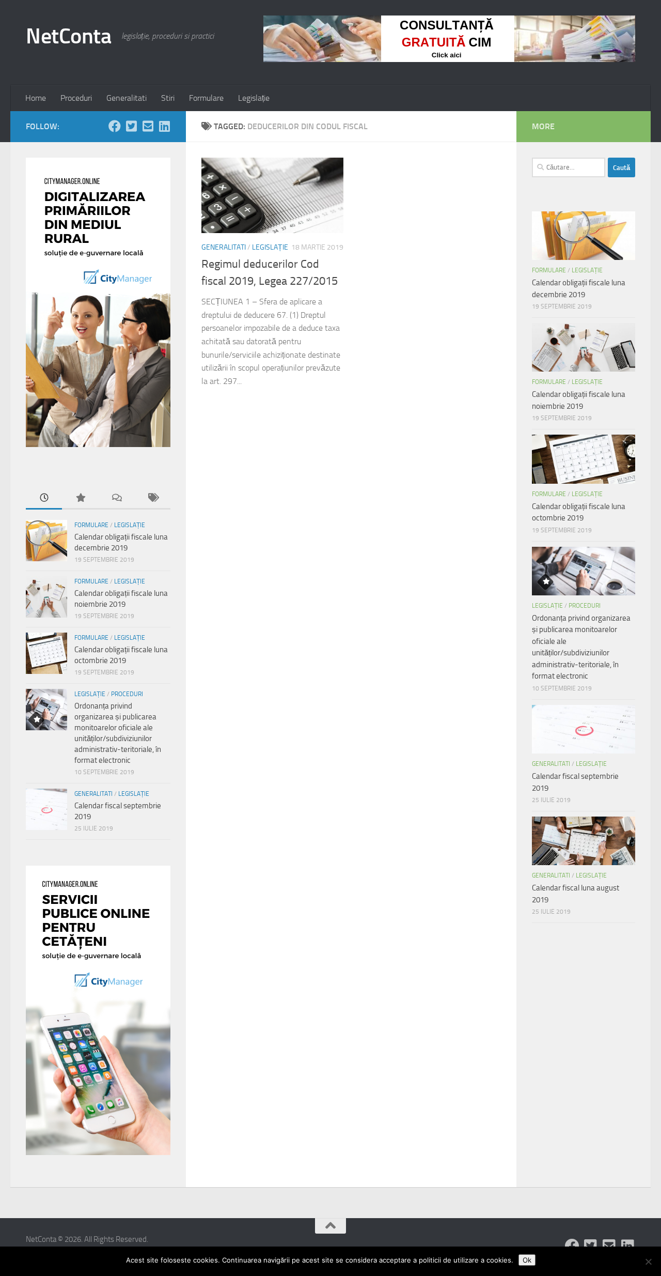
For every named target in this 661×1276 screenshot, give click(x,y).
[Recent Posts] (44, 498)
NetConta (68, 36)
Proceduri (76, 98)
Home (35, 98)
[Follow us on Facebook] (114, 126)
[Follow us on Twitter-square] (131, 126)
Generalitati (126, 98)
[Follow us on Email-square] (147, 126)
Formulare (206, 98)
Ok (527, 1260)
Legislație (254, 98)
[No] (648, 1261)
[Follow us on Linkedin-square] (164, 126)
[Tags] (152, 498)
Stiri (168, 98)
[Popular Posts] (80, 498)
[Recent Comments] (116, 498)
